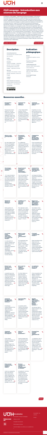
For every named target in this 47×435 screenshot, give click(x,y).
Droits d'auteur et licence (18, 424)
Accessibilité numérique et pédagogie (20, 416)
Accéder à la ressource (10, 43)
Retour (41, 398)
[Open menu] (42, 3)
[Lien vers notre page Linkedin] (5, 424)
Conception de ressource (18, 421)
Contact (34, 417)
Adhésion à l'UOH (17, 419)
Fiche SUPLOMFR (39, 43)
